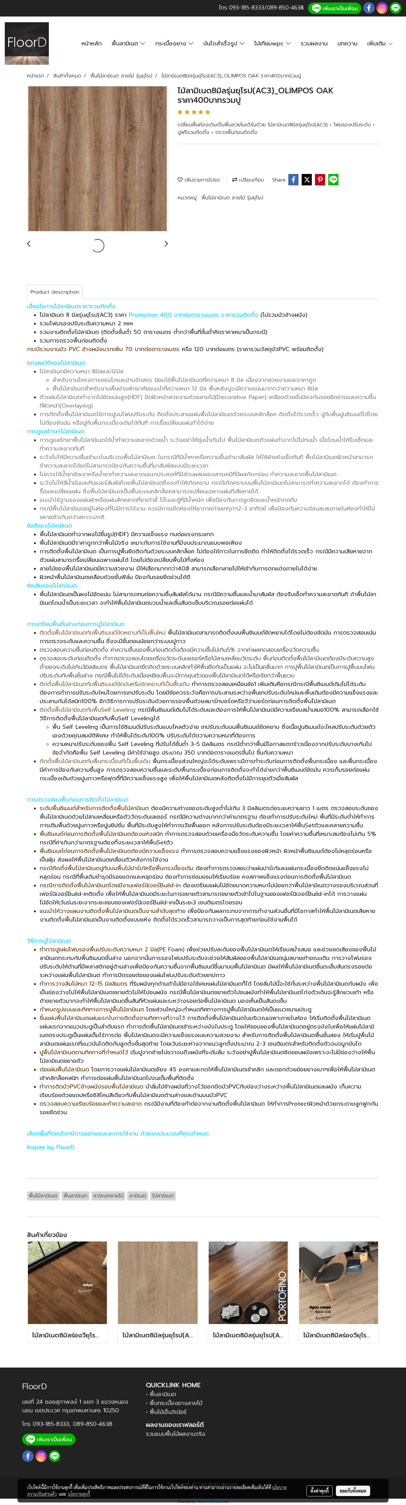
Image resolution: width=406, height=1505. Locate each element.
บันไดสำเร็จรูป (221, 43)
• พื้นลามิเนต (161, 1394)
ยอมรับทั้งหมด (353, 1491)
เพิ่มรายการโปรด (201, 180)
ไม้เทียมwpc (270, 43)
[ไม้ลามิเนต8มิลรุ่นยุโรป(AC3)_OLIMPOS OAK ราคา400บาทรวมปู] (97, 159)
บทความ (347, 43)
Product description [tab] (54, 292)
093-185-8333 (246, 7)
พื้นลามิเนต (126, 43)
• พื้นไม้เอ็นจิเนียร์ (166, 1412)
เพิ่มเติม (377, 43)
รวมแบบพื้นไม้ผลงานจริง (175, 1433)
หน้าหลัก (92, 43)
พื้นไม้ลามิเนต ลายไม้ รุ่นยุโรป (232, 198)
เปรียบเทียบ (250, 180)
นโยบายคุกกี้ (79, 1494)
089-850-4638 (92, 1424)
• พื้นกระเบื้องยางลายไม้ (174, 1403)
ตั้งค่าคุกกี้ (320, 1491)
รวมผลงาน (314, 43)
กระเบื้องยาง (171, 43)
